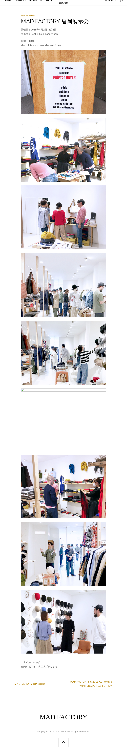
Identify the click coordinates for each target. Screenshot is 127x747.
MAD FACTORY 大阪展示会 (29, 683)
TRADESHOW (28, 15)
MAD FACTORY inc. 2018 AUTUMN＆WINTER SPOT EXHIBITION (91, 683)
